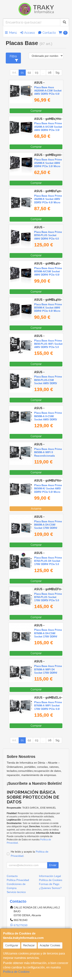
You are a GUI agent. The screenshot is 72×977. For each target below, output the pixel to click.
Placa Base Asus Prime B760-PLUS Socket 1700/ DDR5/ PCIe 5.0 (48, 597)
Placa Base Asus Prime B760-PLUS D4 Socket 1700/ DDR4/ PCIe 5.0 (48, 561)
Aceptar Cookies (50, 945)
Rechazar (29, 945)
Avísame (36, 508)
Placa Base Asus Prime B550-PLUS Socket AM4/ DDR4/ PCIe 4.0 (48, 235)
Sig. (57, 72)
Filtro (13, 56)
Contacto (49, 32)
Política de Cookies (16, 971)
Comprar (36, 110)
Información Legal (50, 876)
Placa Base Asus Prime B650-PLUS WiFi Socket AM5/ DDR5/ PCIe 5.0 (48, 344)
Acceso (29, 32)
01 (22, 72)
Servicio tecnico (16, 892)
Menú (12, 32)
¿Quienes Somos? (50, 888)
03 (36, 72)
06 (49, 72)
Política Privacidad (18, 880)
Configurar (11, 945)
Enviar (52, 865)
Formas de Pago (49, 884)
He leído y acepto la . (29, 853)
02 (29, 72)
